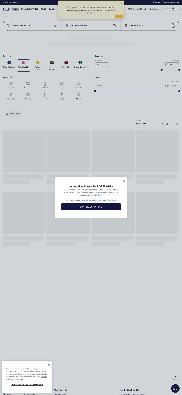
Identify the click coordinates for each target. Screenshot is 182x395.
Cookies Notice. (17, 379)
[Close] (49, 365)
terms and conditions (92, 200)
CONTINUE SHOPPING (91, 207)
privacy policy (110, 200)
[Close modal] (124, 181)
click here (98, 195)
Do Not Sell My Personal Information (27, 385)
